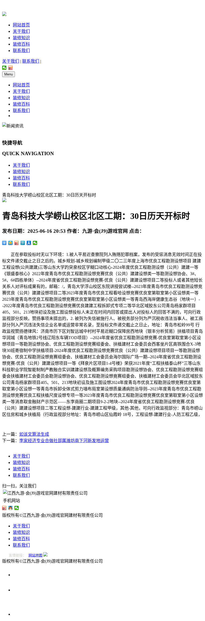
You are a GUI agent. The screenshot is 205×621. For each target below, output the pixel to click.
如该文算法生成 (34, 434)
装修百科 (21, 44)
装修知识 (21, 37)
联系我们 (21, 50)
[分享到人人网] (29, 243)
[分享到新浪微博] (10, 68)
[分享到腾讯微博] (23, 243)
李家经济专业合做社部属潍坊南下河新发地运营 (64, 440)
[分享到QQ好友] (10, 508)
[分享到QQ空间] (10, 243)
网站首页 (21, 25)
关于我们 (21, 31)
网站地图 (35, 555)
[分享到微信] (4, 68)
